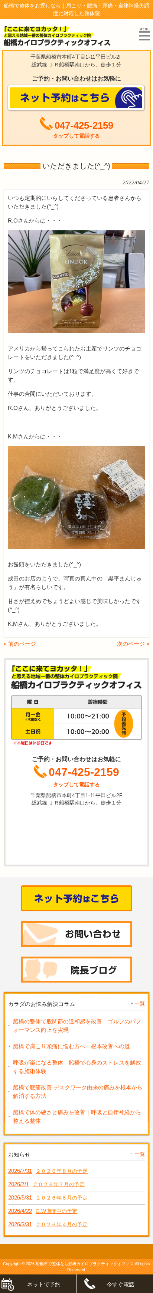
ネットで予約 (44, 1284)
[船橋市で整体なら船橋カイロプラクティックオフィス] (57, 43)
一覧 (139, 1003)
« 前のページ (20, 644)
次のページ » (133, 644)
